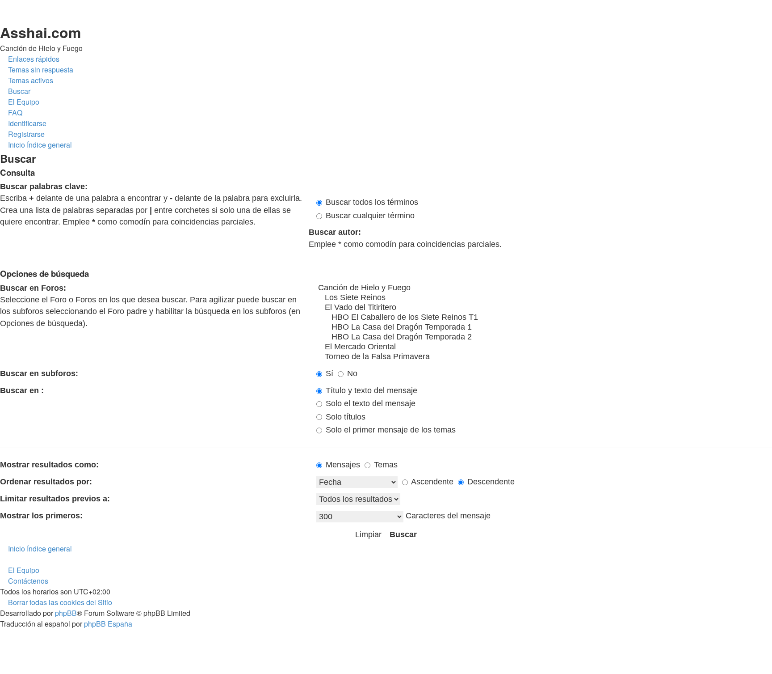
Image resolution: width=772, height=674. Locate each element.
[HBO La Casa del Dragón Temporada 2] (544, 337)
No (351, 373)
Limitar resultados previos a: (55, 498)
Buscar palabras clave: (44, 186)
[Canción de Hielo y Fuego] (544, 288)
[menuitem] (36, 69)
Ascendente (431, 481)
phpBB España (108, 624)
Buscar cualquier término (369, 215)
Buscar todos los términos (370, 202)
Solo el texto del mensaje (369, 403)
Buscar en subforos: (39, 373)
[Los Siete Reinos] (544, 298)
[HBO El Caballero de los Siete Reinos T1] (544, 317)
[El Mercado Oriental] (544, 347)
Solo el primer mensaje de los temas (389, 429)
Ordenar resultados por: (46, 481)
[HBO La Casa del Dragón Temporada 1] (544, 327)
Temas (385, 464)
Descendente (490, 481)
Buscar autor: (335, 232)
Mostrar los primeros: (41, 515)
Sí (328, 373)
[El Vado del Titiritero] (544, 308)
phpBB (66, 613)
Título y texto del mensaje (370, 390)
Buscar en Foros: (33, 288)
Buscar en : (22, 390)
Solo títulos (344, 416)
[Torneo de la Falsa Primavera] (544, 357)
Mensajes (341, 464)
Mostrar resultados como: (49, 464)
